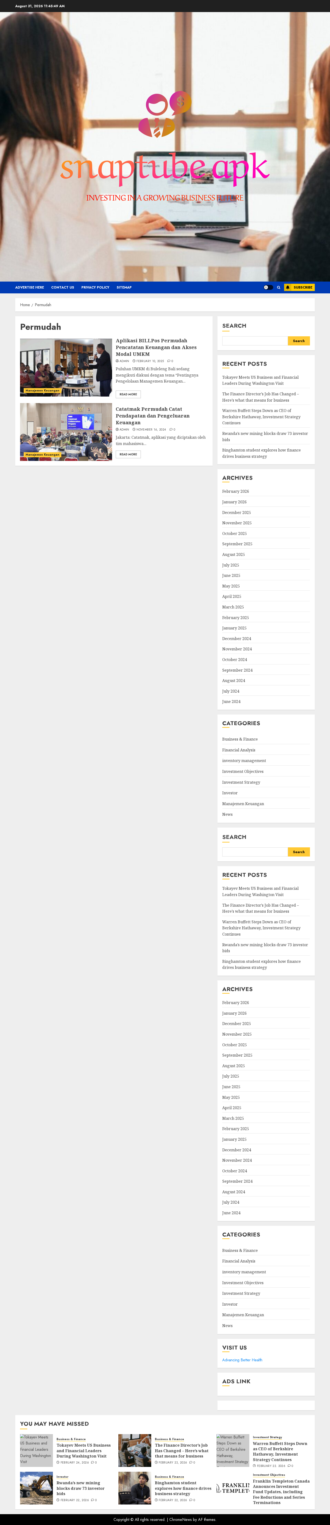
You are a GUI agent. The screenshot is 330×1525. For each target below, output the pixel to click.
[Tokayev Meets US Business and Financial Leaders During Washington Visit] (36, 1450)
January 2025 (234, 628)
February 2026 (235, 491)
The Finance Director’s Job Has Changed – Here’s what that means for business (181, 1451)
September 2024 (237, 670)
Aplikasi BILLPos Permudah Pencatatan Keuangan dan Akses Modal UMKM (156, 347)
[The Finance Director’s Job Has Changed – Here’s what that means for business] (134, 1450)
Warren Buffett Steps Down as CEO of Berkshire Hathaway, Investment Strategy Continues (261, 416)
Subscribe (303, 287)
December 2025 (236, 512)
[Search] (279, 287)
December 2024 (236, 638)
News (227, 814)
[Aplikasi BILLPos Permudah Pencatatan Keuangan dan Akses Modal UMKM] (66, 368)
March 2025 (233, 607)
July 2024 (230, 691)
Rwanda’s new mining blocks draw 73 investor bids (81, 1488)
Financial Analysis (238, 750)
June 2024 (231, 701)
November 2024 (237, 649)
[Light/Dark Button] (268, 287)
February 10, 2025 (150, 361)
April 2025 (231, 596)
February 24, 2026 (75, 1463)
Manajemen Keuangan (42, 390)
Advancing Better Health (242, 1360)
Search (234, 325)
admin (124, 361)
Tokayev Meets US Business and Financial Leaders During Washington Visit (260, 380)
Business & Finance (240, 739)
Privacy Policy (95, 287)
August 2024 (233, 680)
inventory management (244, 760)
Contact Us (62, 287)
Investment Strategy (241, 782)
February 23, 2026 (173, 1463)
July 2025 (230, 565)
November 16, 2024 (151, 430)
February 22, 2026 (271, 1466)
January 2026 (234, 502)
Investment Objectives (243, 771)
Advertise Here (29, 287)
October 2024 (234, 659)
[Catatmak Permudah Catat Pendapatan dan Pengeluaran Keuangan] (66, 432)
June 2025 (231, 575)
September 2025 (237, 544)
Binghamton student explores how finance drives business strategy (261, 964)
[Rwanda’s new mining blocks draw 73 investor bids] (36, 1488)
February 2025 (235, 617)
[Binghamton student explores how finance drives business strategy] (134, 1488)
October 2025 (234, 533)
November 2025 (237, 523)
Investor (230, 793)
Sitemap (124, 287)
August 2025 (233, 554)
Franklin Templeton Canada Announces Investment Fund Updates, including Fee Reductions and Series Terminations (281, 1491)
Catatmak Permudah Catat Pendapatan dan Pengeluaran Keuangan (153, 416)
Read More (128, 394)
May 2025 (231, 586)
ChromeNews (180, 1519)
